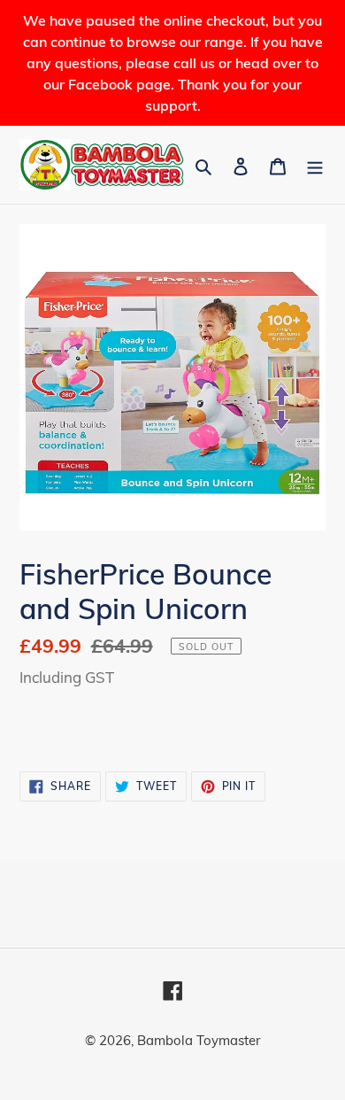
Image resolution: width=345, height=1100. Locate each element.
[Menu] (315, 165)
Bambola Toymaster (198, 1040)
